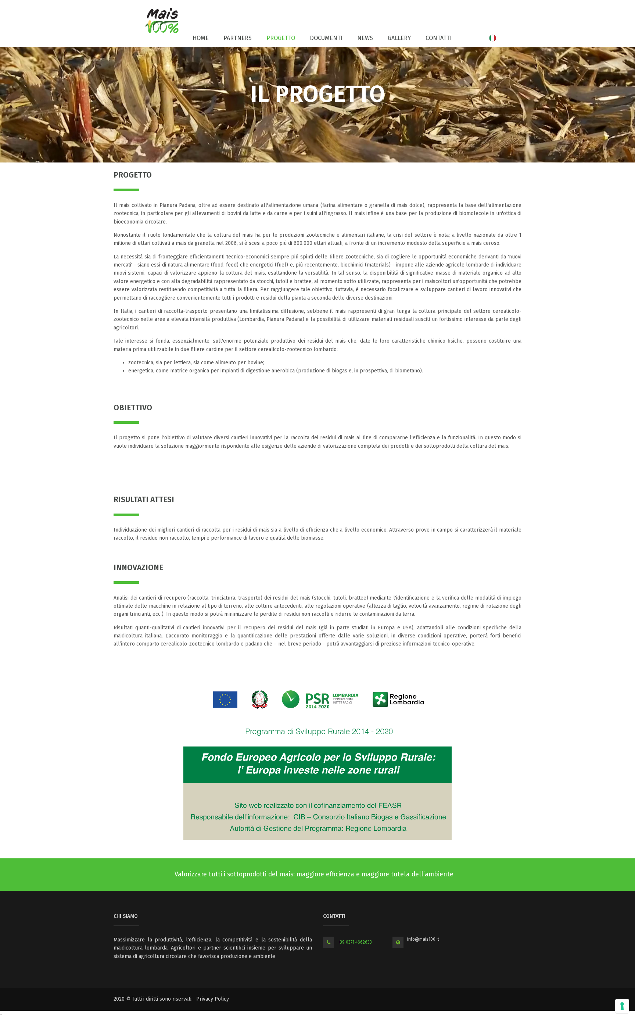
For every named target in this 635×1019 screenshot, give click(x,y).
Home (201, 38)
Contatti (439, 38)
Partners (237, 38)
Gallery (399, 38)
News (365, 38)
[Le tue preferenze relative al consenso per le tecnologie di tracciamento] (622, 1006)
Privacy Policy (212, 999)
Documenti (326, 38)
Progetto (280, 38)
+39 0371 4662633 (355, 942)
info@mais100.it (423, 939)
